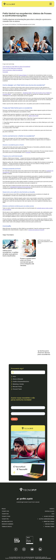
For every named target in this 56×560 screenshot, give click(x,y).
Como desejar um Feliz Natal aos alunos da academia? (16, 67)
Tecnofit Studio (6, 516)
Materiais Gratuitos (7, 521)
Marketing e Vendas (18, 384)
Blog (53, 514)
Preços (4, 509)
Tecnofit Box (5, 514)
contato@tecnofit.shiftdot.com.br (28, 502)
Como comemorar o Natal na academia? (13, 70)
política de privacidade (46, 558)
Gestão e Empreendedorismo (21, 381)
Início (14, 376)
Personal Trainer (17, 389)
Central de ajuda (49, 511)
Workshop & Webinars (7, 524)
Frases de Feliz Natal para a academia (12, 68)
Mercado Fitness (17, 386)
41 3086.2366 (25, 498)
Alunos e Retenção (18, 379)
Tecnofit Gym (5, 511)
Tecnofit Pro (5, 519)
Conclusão (5, 72)
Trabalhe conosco (7, 526)
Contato (52, 509)
